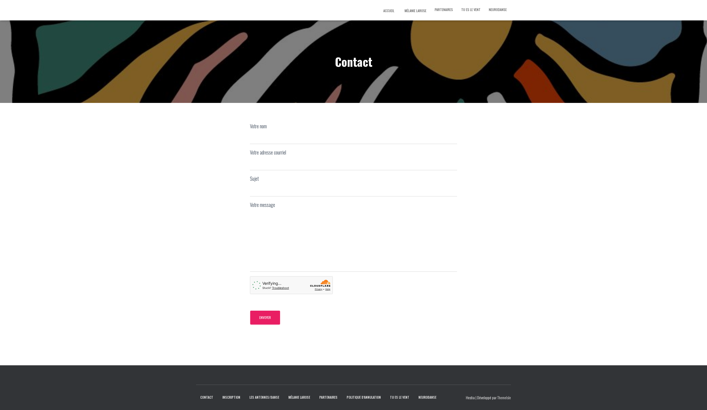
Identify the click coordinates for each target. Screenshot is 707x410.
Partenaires (444, 9)
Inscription (231, 397)
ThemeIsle (504, 397)
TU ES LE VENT (471, 9)
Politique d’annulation (364, 397)
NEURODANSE (498, 9)
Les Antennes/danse (264, 397)
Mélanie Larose (415, 10)
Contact (206, 397)
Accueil (388, 10)
